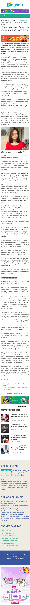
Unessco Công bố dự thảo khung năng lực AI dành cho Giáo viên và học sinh (19, 447)
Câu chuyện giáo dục (21, 20)
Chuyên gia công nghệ (8, 543)
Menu (5, 16)
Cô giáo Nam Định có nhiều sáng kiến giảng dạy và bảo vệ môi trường (20, 437)
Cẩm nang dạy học (12, 393)
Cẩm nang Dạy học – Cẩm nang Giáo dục (12, 555)
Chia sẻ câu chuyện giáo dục (10, 545)
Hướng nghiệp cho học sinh (9, 540)
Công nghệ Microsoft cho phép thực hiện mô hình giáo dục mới (19, 416)
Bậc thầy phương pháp (8, 533)
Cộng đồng (11, 20)
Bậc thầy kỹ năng (6, 530)
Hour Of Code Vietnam (18, 558)
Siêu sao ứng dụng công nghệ (10, 538)
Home (4, 20)
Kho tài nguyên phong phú (9, 535)
